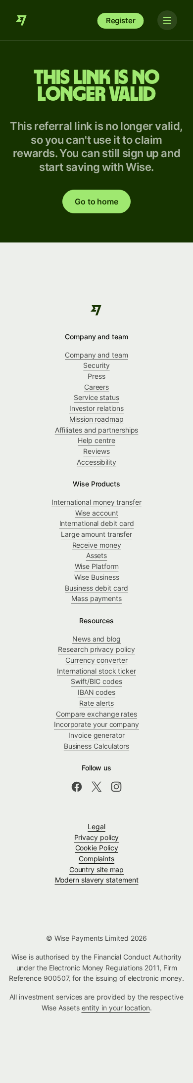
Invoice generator (96, 735)
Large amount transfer (96, 534)
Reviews (96, 451)
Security (96, 365)
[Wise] (22, 20)
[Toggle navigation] (167, 20)
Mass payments (96, 598)
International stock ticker (96, 671)
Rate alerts (96, 703)
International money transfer (96, 502)
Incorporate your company (96, 724)
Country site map (96, 869)
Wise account (96, 513)
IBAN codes (96, 692)
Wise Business (96, 577)
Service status (96, 397)
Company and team (96, 355)
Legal (96, 826)
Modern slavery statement (97, 880)
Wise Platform (97, 566)
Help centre (96, 440)
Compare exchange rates (96, 714)
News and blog (96, 639)
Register (121, 20)
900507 (56, 978)
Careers (96, 387)
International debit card (96, 523)
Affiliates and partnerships (97, 430)
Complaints (96, 858)
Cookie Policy (96, 847)
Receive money (96, 545)
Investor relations (96, 408)
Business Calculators (96, 746)
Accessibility (96, 462)
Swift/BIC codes (96, 681)
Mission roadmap (96, 419)
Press (96, 376)
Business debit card (96, 588)
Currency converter (96, 660)
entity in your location (116, 1007)
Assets (96, 555)
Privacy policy (96, 837)
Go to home (96, 201)
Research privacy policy (96, 649)
